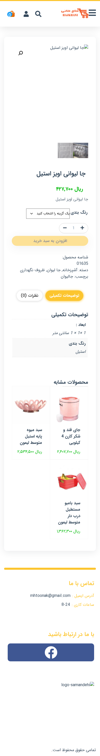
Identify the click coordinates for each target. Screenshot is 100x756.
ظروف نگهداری (32, 270)
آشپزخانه (70, 270)
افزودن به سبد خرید (50, 241)
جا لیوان (54, 270)
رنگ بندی (79, 212)
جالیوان (67, 276)
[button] (20, 53)
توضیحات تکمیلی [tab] (64, 295)
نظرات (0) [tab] (29, 295)
